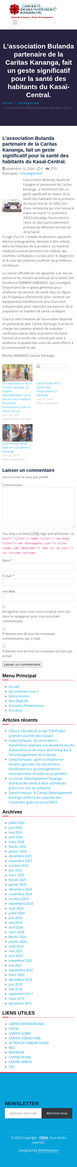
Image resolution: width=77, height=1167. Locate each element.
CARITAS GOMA (20, 1033)
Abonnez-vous (57, 1113)
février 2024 (17, 937)
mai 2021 (15, 965)
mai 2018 (15, 989)
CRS (11, 1066)
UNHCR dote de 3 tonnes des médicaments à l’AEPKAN (48, 389)
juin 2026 (15, 827)
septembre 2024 (21, 903)
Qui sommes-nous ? (23, 691)
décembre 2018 (20, 979)
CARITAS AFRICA (20, 1062)
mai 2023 (15, 951)
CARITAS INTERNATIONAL (27, 1024)
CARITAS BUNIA (20, 1057)
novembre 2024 (20, 894)
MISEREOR (16, 1052)
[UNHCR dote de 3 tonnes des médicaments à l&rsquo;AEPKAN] (52, 372)
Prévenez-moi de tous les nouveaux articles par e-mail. (37, 653)
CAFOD (14, 1028)
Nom (6, 560)
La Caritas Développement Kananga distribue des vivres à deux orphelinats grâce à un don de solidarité (37, 783)
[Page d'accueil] (33, 10)
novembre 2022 (20, 960)
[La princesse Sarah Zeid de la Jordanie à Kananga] (17, 432)
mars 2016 (16, 998)
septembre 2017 (21, 994)
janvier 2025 (18, 884)
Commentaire (12, 485)
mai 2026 (15, 832)
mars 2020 (16, 975)
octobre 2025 (18, 865)
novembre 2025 (20, 861)
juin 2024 (15, 918)
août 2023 (16, 946)
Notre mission (19, 696)
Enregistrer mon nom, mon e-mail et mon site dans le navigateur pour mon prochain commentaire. (36, 616)
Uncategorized (28, 103)
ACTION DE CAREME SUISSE (29, 1043)
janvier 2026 (18, 851)
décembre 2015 (20, 1003)
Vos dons (16, 710)
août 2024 (16, 908)
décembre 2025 (20, 856)
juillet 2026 (17, 823)
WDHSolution (48, 1150)
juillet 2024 (17, 913)
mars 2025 (16, 875)
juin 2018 (15, 984)
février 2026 (17, 846)
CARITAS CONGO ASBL (25, 1038)
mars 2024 (16, 932)
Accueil (7, 103)
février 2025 (17, 880)
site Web (8, 591)
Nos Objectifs (18, 701)
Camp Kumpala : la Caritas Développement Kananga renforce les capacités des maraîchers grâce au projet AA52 (40, 797)
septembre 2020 (21, 970)
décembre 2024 (20, 889)
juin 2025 (15, 870)
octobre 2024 (18, 899)
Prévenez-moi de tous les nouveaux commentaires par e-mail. (28, 636)
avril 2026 (16, 837)
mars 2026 (16, 842)
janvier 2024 (18, 941)
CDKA (43, 1138)
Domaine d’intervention (26, 705)
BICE (12, 1047)
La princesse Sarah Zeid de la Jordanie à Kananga (16, 447)
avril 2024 (16, 927)
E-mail (6, 576)
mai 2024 (15, 922)
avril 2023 (16, 956)
